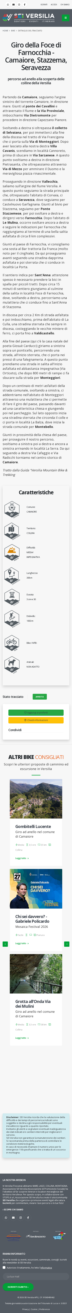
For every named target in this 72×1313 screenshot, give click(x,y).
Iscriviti (44, 4)
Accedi (54, 4)
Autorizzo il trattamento (18, 1267)
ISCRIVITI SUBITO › (18, 1286)
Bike (13, 30)
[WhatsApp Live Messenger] (7, 4)
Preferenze (44, 1309)
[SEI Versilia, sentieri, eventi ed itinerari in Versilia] (29, 18)
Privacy (25, 1309)
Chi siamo (65, 4)
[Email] (13, 4)
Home (5, 30)
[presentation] (5, 944)
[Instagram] (19, 4)
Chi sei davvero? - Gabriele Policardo (32, 919)
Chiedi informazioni (37, 720)
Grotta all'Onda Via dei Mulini (33, 1004)
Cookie (34, 1309)
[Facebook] (24, 4)
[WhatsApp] (6, 1217)
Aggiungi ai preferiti (37, 712)
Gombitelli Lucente (33, 826)
